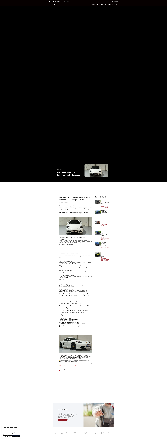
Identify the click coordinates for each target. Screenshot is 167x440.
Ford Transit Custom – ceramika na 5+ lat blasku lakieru (105, 244)
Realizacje (101, 4)
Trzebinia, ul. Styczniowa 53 (64, 367)
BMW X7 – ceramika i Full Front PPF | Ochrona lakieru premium (104, 233)
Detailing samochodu (56, 432)
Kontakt (116, 4)
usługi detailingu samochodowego (73, 363)
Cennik (97, 4)
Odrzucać (9, 436)
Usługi (93, 4)
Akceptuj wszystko (16, 436)
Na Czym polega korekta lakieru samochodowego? (105, 222)
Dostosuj (5, 436)
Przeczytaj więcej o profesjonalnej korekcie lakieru (68, 365)
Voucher (109, 4)
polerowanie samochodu (108, 438)
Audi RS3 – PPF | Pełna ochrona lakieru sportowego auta (105, 212)
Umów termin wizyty (62, 419)
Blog (112, 4)
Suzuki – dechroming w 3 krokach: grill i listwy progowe (105, 254)
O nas (105, 4)
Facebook (61, 370)
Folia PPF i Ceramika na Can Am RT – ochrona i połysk (105, 201)
